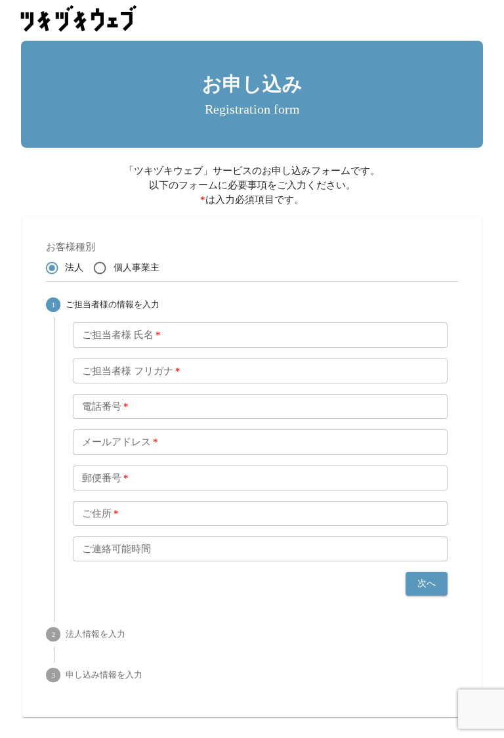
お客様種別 (70, 247)
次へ (426, 583)
